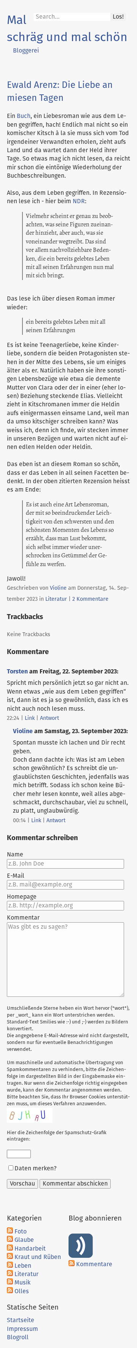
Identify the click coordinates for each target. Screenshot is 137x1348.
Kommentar (23, 918)
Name (15, 854)
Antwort (49, 718)
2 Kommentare (90, 599)
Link (30, 718)
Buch (23, 116)
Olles (21, 1291)
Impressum (22, 1329)
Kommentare (94, 1264)
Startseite (20, 1320)
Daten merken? (35, 1168)
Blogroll (18, 1337)
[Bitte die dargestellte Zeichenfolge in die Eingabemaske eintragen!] (30, 1115)
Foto (20, 1232)
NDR (79, 201)
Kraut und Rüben (37, 1257)
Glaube (24, 1240)
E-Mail (15, 876)
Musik (22, 1283)
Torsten (17, 671)
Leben (22, 1266)
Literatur (56, 599)
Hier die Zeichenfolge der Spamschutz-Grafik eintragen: (57, 1136)
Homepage (22, 897)
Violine (58, 588)
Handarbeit (30, 1249)
